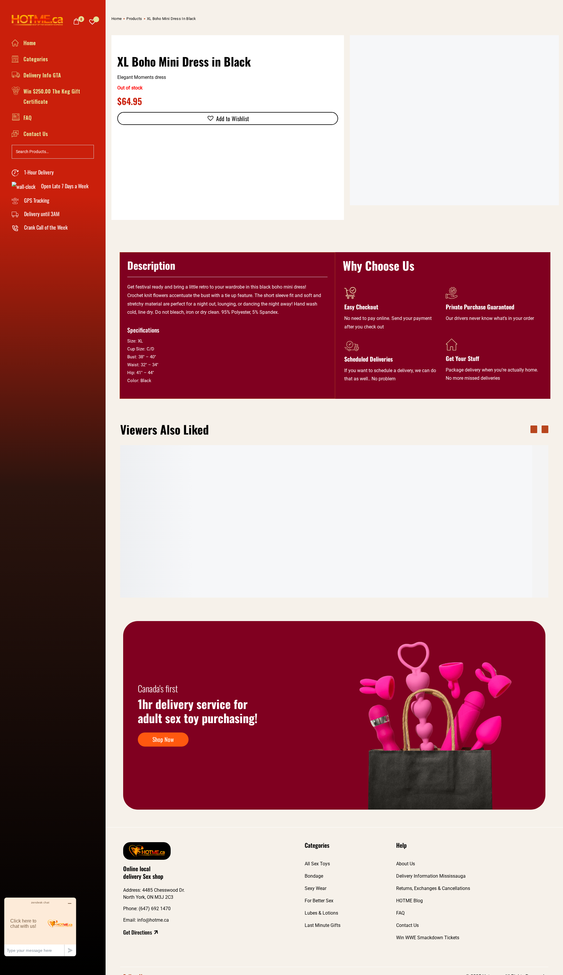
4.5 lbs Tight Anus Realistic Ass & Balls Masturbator (219, 577)
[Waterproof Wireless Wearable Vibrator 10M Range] (491, 507)
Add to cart (174, 591)
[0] (76, 21)
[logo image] (39, 20)
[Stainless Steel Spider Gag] (423, 507)
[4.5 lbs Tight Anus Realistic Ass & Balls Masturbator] (221, 507)
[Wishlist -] (92, 20)
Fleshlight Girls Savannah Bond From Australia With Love (354, 577)
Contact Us (35, 134)
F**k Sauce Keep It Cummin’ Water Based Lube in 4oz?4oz (284, 577)
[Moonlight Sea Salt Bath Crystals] (154, 507)
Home (29, 43)
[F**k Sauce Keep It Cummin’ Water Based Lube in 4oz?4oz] (288, 507)
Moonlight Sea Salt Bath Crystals (153, 574)
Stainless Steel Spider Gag (417, 574)
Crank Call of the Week (45, 227)
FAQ (27, 117)
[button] (227, 118)
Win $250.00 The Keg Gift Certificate (51, 96)
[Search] (88, 151)
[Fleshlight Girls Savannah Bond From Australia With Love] (356, 507)
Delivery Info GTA (42, 75)
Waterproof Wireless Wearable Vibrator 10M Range (487, 577)
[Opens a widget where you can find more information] (40, 926)
